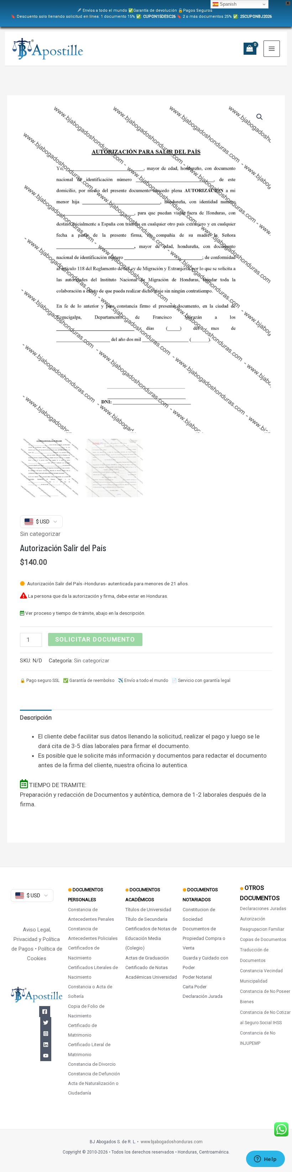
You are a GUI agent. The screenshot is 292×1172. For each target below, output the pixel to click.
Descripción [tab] (36, 717)
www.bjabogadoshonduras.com (172, 1141)
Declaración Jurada (203, 996)
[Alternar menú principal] (272, 49)
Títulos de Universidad (148, 909)
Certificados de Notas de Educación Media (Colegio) (151, 938)
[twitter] (45, 1022)
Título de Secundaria (146, 919)
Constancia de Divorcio (92, 1064)
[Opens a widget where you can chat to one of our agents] (265, 1159)
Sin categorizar (40, 533)
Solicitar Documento (95, 639)
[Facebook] (44, 1011)
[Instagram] (45, 1033)
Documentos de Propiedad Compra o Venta (204, 938)
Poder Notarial (197, 977)
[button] (259, 117)
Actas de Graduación (147, 958)
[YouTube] (45, 1055)
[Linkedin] (45, 1044)
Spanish (227, 4)
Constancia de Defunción (94, 1073)
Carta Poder (195, 986)
